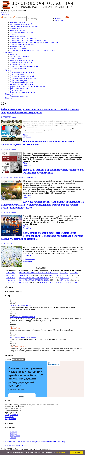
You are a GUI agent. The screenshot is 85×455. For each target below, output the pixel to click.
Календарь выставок (17, 36)
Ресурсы (8, 52)
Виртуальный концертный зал (21, 32)
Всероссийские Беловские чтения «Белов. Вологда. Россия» (32, 50)
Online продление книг (18, 80)
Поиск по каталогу (20, 17)
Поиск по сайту (8, 17)
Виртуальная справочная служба (22, 76)
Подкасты (13, 34)
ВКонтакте (9, 417)
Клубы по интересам (17, 46)
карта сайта (5, 13)
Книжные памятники (18, 64)
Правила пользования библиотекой (23, 38)
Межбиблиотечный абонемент (21, 84)
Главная (58, 18)
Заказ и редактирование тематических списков (27, 86)
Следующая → (28, 261)
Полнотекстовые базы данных (21, 62)
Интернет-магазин (17, 74)
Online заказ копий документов (21, 82)
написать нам (6, 15)
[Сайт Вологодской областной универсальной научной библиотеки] (37, 9)
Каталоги (13, 54)
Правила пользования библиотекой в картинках (28, 40)
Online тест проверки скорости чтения (24, 66)
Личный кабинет (16, 28)
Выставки (13, 432)
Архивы (8, 359)
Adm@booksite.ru (11, 415)
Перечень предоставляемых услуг (22, 72)
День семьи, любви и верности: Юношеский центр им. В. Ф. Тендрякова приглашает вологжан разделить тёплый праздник (42, 235)
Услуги (8, 70)
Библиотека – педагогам (19, 88)
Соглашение (60, 452)
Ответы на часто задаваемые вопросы (24, 26)
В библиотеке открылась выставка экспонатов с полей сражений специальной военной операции (40, 111)
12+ (18, 117)
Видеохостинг (10, 419)
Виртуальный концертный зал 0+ (22, 317)
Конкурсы (9, 94)
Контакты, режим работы (19, 22)
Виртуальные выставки (19, 68)
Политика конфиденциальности (22, 44)
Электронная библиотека (19, 56)
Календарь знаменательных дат (21, 60)
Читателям (59, 20)
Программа (27, 195)
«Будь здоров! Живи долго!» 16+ (22, 305)
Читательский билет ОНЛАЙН (21, 24)
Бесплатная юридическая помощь (22, 92)
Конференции (15, 436)
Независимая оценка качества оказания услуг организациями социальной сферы (35, 441)
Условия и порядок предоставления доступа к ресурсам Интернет (34, 42)
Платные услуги (16, 90)
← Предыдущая (29, 259)
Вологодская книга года (19, 96)
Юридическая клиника (18, 48)
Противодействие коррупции (16, 445)
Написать (22, 396)
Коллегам (9, 98)
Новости (12, 117)
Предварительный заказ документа (23, 78)
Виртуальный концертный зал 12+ (23, 337)
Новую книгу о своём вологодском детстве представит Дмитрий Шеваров (37, 143)
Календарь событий (17, 30)
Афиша (25, 135)
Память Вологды (16, 58)
